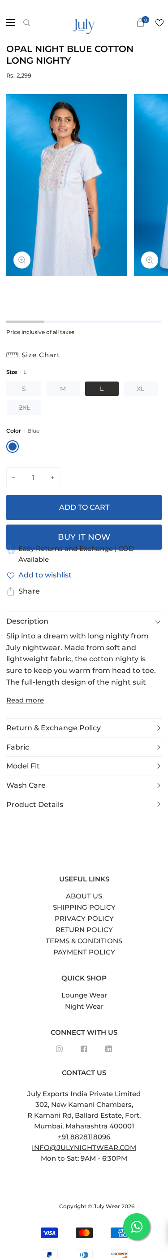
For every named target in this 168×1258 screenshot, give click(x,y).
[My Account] (126, 22)
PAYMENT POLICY (84, 952)
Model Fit (23, 766)
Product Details (34, 804)
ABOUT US (84, 896)
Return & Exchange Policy (53, 728)
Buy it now (84, 537)
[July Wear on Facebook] (84, 1048)
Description (27, 621)
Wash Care (26, 785)
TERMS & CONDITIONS (84, 941)
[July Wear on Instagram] (59, 1048)
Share (29, 591)
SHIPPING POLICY (84, 907)
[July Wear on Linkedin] (108, 1048)
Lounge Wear (84, 995)
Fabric (17, 747)
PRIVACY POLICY (84, 918)
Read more (25, 700)
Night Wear (84, 1006)
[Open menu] (8, 22)
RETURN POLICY (84, 929)
